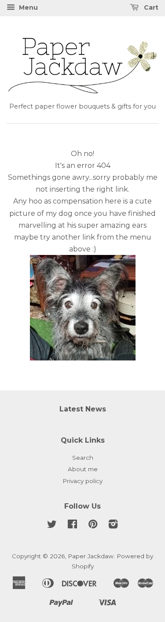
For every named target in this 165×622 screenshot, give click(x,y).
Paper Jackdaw (91, 556)
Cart (150, 7)
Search (82, 457)
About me (83, 469)
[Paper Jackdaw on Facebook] (72, 525)
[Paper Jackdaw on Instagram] (113, 525)
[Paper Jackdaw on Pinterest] (93, 525)
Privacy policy (82, 480)
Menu (27, 7)
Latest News (82, 409)
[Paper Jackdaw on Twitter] (52, 525)
